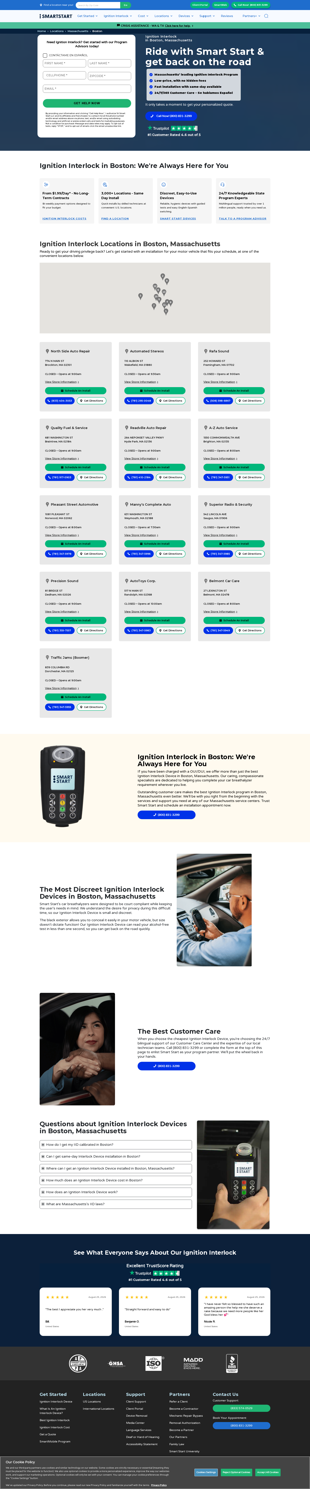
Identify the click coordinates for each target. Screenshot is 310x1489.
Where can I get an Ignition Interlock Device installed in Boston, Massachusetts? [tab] (110, 1168)
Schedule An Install (77, 390)
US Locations (92, 1401)
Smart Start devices (178, 218)
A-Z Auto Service (223, 428)
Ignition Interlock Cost (55, 1427)
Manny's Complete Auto (150, 505)
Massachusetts (78, 31)
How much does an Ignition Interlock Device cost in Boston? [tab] (94, 1180)
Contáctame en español (68, 55)
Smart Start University (184, 1451)
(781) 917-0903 (61, 477)
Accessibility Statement (142, 1444)
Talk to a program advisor (243, 218)
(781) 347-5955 (61, 707)
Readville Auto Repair (148, 428)
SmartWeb (220, 5)
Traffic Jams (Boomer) (70, 658)
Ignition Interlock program (229, 792)
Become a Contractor (183, 1409)
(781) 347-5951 (220, 477)
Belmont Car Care (224, 581)
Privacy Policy (159, 1485)
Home (41, 31)
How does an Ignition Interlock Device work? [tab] (82, 1192)
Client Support (136, 1401)
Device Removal (136, 1416)
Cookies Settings (206, 1472)
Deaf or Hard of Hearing (142, 1437)
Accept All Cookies (268, 1472)
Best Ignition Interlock (55, 1420)
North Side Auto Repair (70, 351)
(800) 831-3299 (258, 5)
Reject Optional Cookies (236, 1472)
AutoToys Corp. (143, 581)
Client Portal (200, 5)
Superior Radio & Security (230, 505)
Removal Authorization (184, 1423)
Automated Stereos (147, 351)
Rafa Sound (219, 351)
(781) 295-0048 (141, 400)
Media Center (135, 1423)
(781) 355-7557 (61, 630)
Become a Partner (181, 1430)
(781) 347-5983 (141, 630)
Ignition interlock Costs (64, 218)
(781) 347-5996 (141, 553)
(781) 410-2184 (141, 477)
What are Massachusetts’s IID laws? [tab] (75, 1204)
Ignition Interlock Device (157, 776)
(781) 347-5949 (220, 630)
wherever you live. (172, 785)
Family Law (176, 1444)
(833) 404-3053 (61, 400)
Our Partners (178, 1437)
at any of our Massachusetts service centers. (224, 801)
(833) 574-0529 (241, 1408)
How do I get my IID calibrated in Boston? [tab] (79, 1145)
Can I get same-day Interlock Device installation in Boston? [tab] (93, 1156)
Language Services (138, 1430)
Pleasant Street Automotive (74, 505)
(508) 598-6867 (220, 400)
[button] (165, 312)
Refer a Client (178, 1401)
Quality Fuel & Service (69, 428)
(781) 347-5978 (61, 553)
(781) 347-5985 (220, 553)
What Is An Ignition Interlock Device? (53, 1411)
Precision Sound (64, 581)
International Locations (98, 1409)
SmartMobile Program (55, 1441)
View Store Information (61, 382)
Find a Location (115, 218)
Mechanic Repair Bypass (186, 1416)
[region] (155, 1472)
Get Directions (93, 400)
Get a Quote (48, 1434)
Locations (57, 31)
